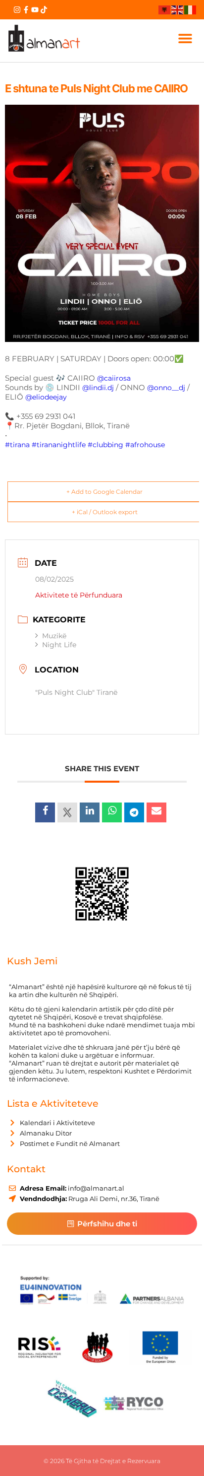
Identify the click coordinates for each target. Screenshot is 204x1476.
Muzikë (54, 635)
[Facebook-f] (26, 9)
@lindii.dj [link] (98, 387)
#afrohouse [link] (145, 444)
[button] (185, 38)
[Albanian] (164, 9)
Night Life (59, 644)
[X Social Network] (67, 812)
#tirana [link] (17, 444)
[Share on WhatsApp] (112, 812)
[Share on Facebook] (45, 812)
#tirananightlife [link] (59, 444)
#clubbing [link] (105, 444)
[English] (177, 9)
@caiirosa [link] (114, 378)
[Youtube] (35, 9)
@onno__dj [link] (166, 387)
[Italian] (190, 9)
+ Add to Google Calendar (104, 491)
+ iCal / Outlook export (105, 512)
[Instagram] (17, 9)
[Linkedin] (90, 812)
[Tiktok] (44, 9)
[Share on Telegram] (134, 812)
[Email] (156, 812)
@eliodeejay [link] (46, 397)
